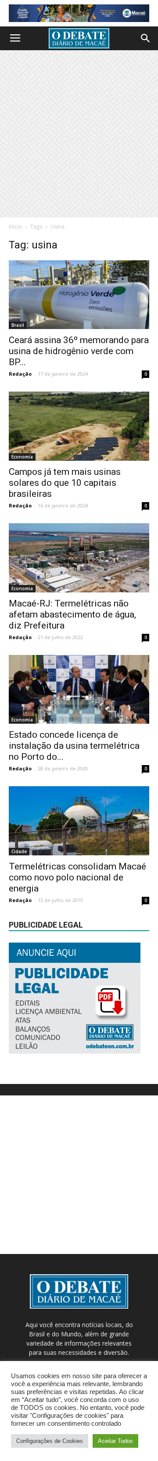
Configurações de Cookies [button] (49, 1441)
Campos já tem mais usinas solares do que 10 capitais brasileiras (65, 482)
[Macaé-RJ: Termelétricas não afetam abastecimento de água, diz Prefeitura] (79, 557)
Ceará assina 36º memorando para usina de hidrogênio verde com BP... (79, 351)
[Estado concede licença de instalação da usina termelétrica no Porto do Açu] (79, 689)
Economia (22, 457)
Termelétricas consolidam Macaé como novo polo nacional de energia (77, 877)
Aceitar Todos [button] (115, 1441)
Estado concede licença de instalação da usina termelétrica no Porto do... (74, 745)
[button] (145, 38)
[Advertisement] (79, 134)
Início (15, 226)
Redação (20, 373)
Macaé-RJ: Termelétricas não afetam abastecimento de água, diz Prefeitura (72, 614)
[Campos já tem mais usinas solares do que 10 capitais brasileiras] (79, 426)
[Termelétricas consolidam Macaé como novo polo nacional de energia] (79, 820)
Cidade (19, 851)
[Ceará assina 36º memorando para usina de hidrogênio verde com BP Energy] (79, 294)
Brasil (17, 325)
